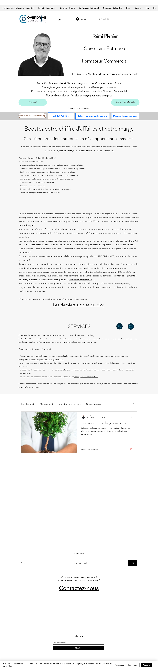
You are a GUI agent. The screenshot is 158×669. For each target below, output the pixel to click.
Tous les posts (28, 404)
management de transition (86, 377)
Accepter (146, 665)
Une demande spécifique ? (54, 335)
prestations (35, 335)
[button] (134, 404)
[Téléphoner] (119, 326)
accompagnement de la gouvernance (47, 359)
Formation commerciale (69, 404)
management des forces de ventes (37, 363)
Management (46, 404)
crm (27, 252)
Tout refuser (132, 665)
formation (95, 268)
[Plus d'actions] (132, 416)
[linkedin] (59, 19)
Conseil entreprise (95, 404)
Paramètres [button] (119, 665)
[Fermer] (155, 665)
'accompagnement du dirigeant (34, 356)
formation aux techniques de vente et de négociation (94, 370)
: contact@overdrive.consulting (80, 335)
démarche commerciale (80, 279)
